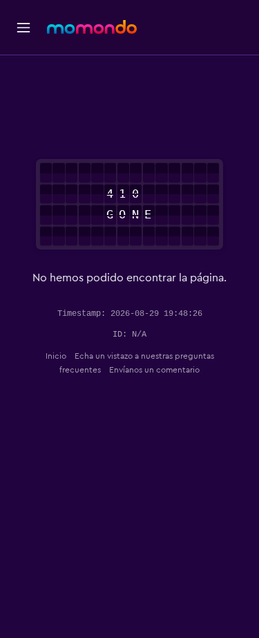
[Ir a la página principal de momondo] (92, 27)
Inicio (56, 356)
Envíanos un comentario (154, 370)
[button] (23, 27)
